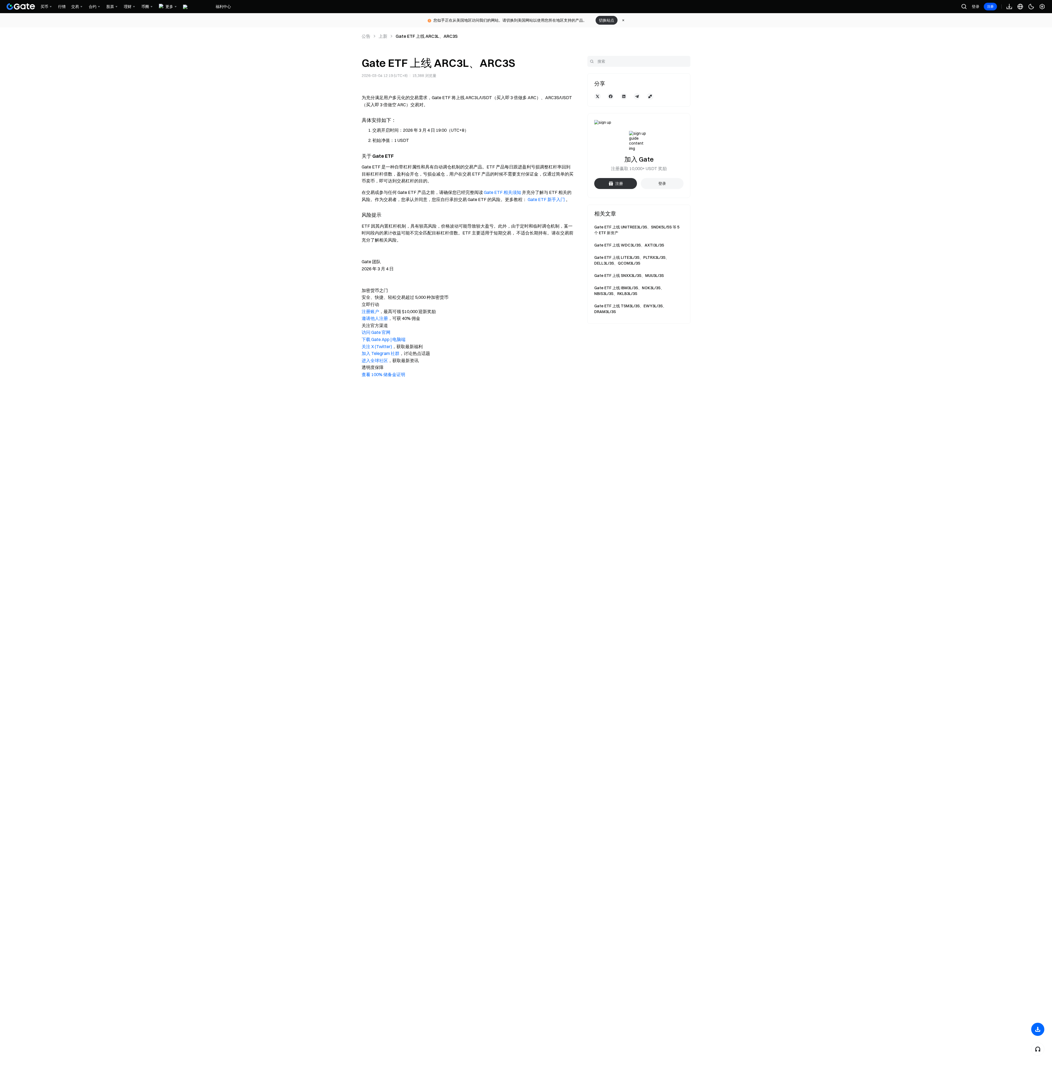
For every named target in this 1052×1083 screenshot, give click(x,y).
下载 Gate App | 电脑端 (383, 339)
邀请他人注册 (375, 318)
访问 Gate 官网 (376, 332)
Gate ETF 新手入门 (546, 199)
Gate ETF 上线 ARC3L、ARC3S (427, 36)
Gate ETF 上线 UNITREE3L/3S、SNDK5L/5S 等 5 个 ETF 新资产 (636, 230)
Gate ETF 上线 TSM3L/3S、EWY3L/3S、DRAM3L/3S (630, 308)
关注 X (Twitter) (377, 346)
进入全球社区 (375, 360)
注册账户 (370, 311)
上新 (383, 36)
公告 (366, 36)
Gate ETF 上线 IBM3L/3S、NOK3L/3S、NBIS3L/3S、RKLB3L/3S (629, 290)
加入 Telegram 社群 (380, 353)
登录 (975, 6)
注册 (990, 6)
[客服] (1037, 1049)
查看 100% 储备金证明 (383, 374)
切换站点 (606, 20)
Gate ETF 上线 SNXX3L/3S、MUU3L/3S (629, 275)
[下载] (1037, 1029)
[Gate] (21, 6)
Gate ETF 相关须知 (502, 192)
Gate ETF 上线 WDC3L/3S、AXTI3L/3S (629, 245)
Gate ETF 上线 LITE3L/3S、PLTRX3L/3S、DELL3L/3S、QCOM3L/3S (631, 260)
